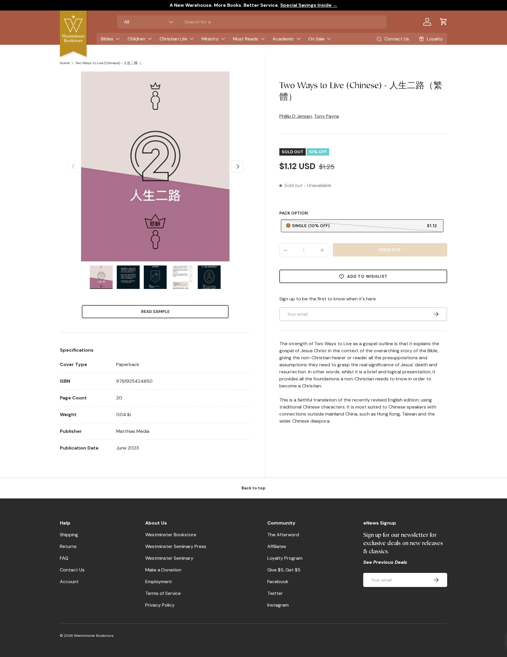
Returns (68, 546)
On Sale (316, 39)
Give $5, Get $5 (283, 570)
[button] (443, 21)
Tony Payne (326, 116)
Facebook (277, 581)
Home (65, 63)
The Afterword (283, 535)
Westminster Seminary (169, 558)
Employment (158, 581)
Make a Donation (163, 570)
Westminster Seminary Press (175, 546)
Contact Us (72, 570)
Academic (283, 39)
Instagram (278, 605)
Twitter (275, 593)
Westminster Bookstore (170, 535)
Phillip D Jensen (295, 116)
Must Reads (245, 39)
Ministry (210, 39)
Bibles (107, 39)
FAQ (64, 558)
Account (69, 581)
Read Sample (155, 311)
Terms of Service (163, 593)
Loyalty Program (284, 558)
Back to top (253, 488)
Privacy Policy (160, 605)
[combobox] (251, 21)
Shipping (69, 535)
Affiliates (276, 546)
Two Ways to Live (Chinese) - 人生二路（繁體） (110, 63)
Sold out (390, 249)
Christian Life (173, 39)
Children (136, 39)
